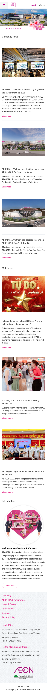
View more (10, 585)
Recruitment (8, 608)
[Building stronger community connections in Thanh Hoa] (23, 444)
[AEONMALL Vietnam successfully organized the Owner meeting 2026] (23, 62)
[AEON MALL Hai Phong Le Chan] (23, 16)
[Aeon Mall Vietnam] (13, 5)
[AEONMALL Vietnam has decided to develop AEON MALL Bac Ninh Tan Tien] (23, 213)
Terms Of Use (23, 686)
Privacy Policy (8, 617)
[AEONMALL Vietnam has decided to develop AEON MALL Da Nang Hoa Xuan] (23, 142)
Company (6, 595)
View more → (7, 116)
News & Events (9, 604)
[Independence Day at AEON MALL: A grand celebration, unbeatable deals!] (23, 294)
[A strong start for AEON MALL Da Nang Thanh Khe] (23, 373)
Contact (6, 613)
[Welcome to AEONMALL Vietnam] (23, 525)
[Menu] (4, 5)
